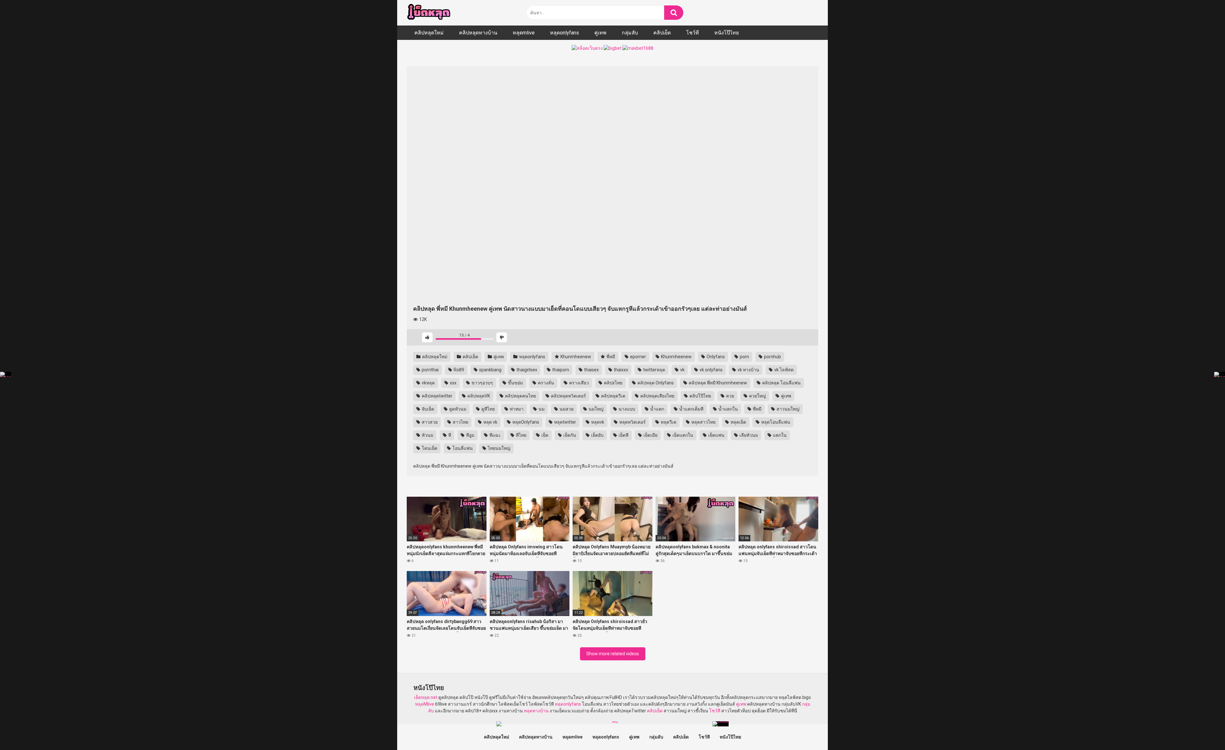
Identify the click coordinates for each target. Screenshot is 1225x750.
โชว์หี (692, 33)
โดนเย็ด (429, 448)
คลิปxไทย (612, 382)
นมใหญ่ (596, 409)
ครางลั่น (545, 382)
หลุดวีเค (668, 422)
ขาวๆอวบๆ (482, 382)
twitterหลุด (653, 369)
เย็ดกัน (569, 435)
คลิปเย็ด (662, 33)
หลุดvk (597, 422)
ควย (729, 395)
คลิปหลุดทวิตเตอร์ (568, 395)
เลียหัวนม (748, 435)
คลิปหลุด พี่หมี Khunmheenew (717, 382)
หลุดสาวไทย (703, 422)
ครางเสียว (578, 382)
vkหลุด (428, 382)
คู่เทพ (600, 33)
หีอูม (469, 435)
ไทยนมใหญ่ (498, 448)
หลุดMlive (424, 704)
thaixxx (620, 369)
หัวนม (427, 435)
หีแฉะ (494, 435)
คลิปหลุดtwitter (436, 395)
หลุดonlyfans (564, 33)
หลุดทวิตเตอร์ (632, 422)
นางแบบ (626, 409)
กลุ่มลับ (630, 33)
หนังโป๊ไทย (726, 33)
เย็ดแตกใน (682, 435)
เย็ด (544, 435)
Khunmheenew (575, 356)
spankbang (489, 369)
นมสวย (566, 409)
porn (744, 356)
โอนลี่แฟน (462, 448)
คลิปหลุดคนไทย (520, 395)
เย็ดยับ (597, 435)
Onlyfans (715, 356)
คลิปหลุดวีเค (612, 395)
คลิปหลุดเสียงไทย (656, 395)
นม (541, 409)
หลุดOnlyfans (525, 422)
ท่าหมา (516, 409)
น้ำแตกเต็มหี (690, 409)
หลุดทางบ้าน (536, 710)
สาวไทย (460, 422)
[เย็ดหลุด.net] (428, 13)
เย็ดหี (623, 435)
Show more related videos (612, 653)
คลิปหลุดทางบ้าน (478, 33)
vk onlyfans (711, 369)
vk (682, 369)
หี (449, 435)
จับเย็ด (427, 409)
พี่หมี (610, 356)
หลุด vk (489, 422)
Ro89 (458, 369)
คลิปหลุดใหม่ (429, 33)
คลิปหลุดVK (478, 395)
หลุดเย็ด (738, 422)
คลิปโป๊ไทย (699, 395)
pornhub (772, 356)
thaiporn (560, 369)
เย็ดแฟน (715, 435)
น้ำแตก (656, 409)
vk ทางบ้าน (748, 369)
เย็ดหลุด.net (425, 697)
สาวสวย (429, 422)
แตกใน (779, 435)
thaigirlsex (526, 369)
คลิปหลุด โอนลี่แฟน (781, 382)
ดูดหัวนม (457, 409)
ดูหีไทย (487, 409)
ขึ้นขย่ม (515, 382)
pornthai (430, 369)
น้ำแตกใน (727, 409)
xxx (453, 382)
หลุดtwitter (564, 422)
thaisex (591, 369)
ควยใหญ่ (757, 395)
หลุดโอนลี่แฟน (775, 422)
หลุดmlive (524, 33)
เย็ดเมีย (649, 435)
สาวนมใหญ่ (787, 409)
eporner (637, 356)
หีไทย (520, 435)
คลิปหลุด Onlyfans (655, 382)
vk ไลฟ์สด (783, 369)
